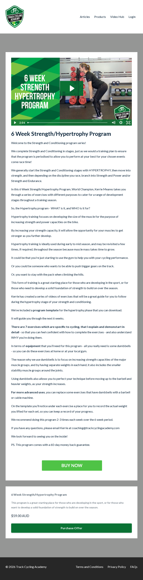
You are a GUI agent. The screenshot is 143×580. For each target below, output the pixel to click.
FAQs (133, 566)
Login (132, 16)
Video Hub (117, 16)
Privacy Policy (117, 566)
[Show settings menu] (121, 122)
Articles (85, 16)
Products (100, 16)
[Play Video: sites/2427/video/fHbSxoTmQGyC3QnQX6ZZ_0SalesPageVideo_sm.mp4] (71, 88)
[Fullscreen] (128, 122)
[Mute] (113, 122)
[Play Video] (14, 122)
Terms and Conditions (89, 566)
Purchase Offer (71, 528)
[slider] (68, 122)
